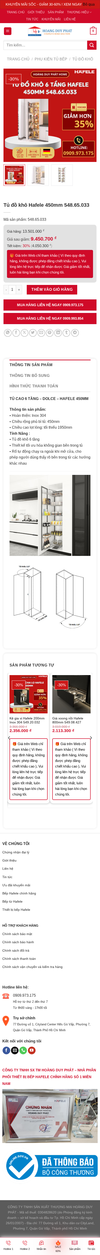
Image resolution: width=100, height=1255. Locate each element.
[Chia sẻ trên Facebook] (16, 333)
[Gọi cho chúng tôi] (23, 1051)
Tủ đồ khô (82, 59)
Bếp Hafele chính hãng (19, 893)
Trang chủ (15, 12)
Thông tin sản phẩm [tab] (31, 365)
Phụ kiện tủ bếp (51, 59)
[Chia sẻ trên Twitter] (33, 333)
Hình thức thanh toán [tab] (34, 386)
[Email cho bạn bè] (41, 333)
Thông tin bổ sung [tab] (30, 376)
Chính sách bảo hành (18, 942)
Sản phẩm (56, 12)
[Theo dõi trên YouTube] (32, 1051)
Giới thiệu (36, 12)
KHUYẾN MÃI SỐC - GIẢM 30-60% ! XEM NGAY (44, 4)
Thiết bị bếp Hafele (16, 909)
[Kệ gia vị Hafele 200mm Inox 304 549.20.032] (29, 694)
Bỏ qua (89, 4)
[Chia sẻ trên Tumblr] (66, 333)
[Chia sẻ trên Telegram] (75, 333)
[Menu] (8, 31)
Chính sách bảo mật (17, 934)
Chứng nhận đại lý (15, 852)
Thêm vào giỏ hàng (52, 289)
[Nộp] (92, 45)
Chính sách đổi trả (15, 950)
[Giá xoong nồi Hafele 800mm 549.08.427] (71, 694)
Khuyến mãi (51, 19)
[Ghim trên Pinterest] (49, 333)
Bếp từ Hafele (12, 901)
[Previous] (9, 747)
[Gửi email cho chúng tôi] (15, 1051)
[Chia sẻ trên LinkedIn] (58, 333)
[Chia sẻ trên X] (24, 333)
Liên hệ (70, 19)
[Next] (90, 747)
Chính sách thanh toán (19, 959)
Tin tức (32, 19)
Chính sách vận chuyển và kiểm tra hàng (32, 967)
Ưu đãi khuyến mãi (16, 885)
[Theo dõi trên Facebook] (6, 1051)
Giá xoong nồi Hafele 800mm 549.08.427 (67, 720)
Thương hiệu (78, 12)
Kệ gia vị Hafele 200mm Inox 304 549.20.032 (27, 720)
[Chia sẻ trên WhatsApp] (8, 333)
